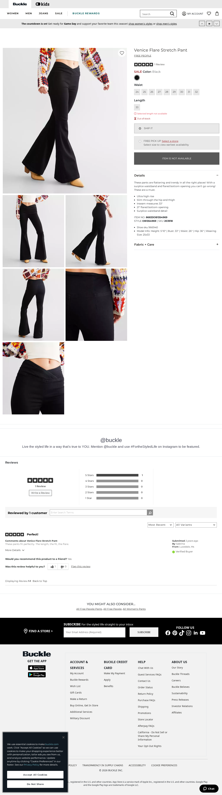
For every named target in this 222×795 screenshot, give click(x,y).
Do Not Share (35, 784)
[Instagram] (188, 632)
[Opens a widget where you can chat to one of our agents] (209, 789)
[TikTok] (181, 632)
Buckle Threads (181, 674)
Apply (107, 679)
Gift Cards (76, 692)
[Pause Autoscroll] (209, 23)
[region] (35, 762)
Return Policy (145, 693)
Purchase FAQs (146, 700)
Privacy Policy (31, 764)
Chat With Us (145, 668)
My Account (77, 673)
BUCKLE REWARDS (86, 13)
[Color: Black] (137, 78)
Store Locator (145, 719)
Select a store (170, 141)
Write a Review (40, 492)
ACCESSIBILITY (137, 765)
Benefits (108, 686)
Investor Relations (182, 706)
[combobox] (154, 13)
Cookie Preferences (164, 765)
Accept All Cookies (35, 774)
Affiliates (177, 712)
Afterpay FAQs (146, 725)
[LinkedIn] (195, 632)
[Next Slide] (217, 23)
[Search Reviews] (150, 512)
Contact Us (144, 681)
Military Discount (80, 718)
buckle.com (52, 744)
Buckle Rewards (79, 679)
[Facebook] (167, 632)
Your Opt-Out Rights (149, 746)
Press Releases (180, 699)
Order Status (145, 687)
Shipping (143, 706)
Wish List (75, 686)
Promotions (144, 713)
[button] (12, 13)
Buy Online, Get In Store (84, 705)
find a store (41, 631)
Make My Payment (114, 673)
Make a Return (78, 699)
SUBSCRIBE (144, 632)
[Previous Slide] (202, 23)
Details (139, 175)
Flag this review (80, 566)
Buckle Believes (181, 686)
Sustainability (179, 693)
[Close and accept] (63, 737)
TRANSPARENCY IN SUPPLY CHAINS (102, 765)
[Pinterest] (174, 632)
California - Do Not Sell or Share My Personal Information (152, 736)
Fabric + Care (144, 244)
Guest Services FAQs (149, 674)
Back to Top (40, 581)
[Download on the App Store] (37, 667)
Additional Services (81, 711)
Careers (176, 680)
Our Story (177, 667)
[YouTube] (202, 632)
